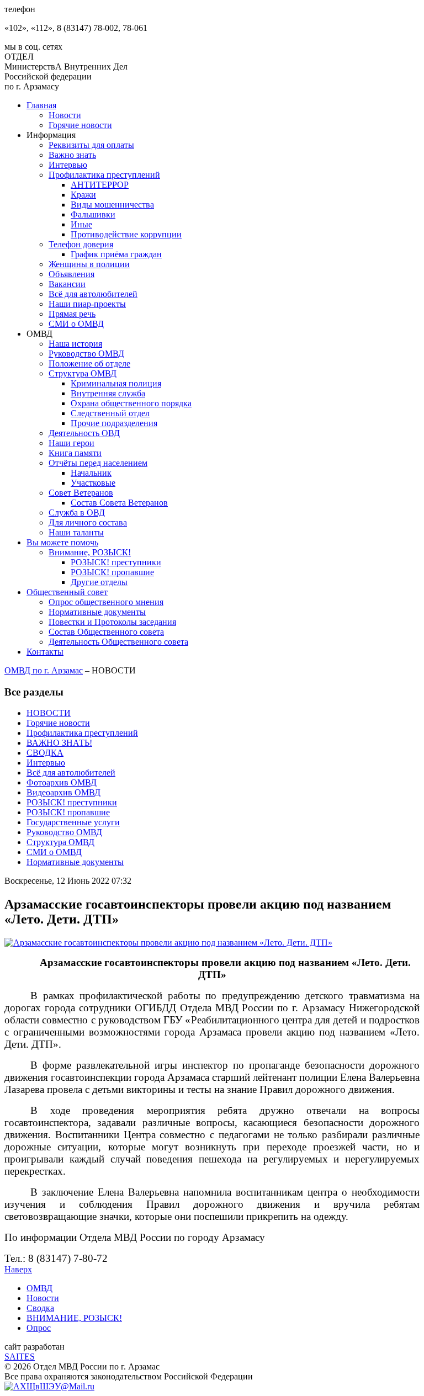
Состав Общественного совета (106, 631)
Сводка (40, 1308)
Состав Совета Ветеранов (119, 502)
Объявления (71, 274)
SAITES (19, 1356)
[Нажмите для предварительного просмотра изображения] (168, 942)
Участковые (93, 482)
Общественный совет (67, 592)
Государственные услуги (73, 822)
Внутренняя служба (108, 393)
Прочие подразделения (114, 423)
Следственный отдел (110, 413)
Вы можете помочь (62, 542)
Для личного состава (88, 522)
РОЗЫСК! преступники (116, 562)
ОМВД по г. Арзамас (43, 670)
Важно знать (72, 155)
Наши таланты (76, 532)
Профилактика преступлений (104, 174)
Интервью (68, 164)
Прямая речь (72, 314)
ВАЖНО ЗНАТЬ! (59, 742)
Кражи (83, 194)
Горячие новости (80, 125)
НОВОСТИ (48, 713)
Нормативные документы (97, 612)
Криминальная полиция (116, 383)
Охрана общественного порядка (131, 403)
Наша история (75, 343)
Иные (81, 224)
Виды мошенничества (112, 204)
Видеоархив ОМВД (63, 792)
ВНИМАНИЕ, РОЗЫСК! (74, 1318)
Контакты (44, 651)
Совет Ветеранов (81, 492)
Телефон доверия (81, 244)
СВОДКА (44, 752)
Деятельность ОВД (84, 433)
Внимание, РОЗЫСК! (90, 552)
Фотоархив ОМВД (61, 782)
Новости (65, 115)
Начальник (91, 472)
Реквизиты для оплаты (91, 145)
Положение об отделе (89, 363)
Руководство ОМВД (86, 353)
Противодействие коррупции (126, 234)
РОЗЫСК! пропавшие (112, 572)
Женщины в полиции (89, 264)
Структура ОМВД (82, 373)
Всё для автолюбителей (93, 294)
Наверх (18, 1269)
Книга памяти (75, 453)
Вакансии (67, 284)
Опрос (38, 1328)
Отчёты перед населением (98, 463)
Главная (41, 105)
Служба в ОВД (77, 512)
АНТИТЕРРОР (100, 184)
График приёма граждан (116, 254)
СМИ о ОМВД (76, 323)
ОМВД (39, 1288)
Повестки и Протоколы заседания (112, 622)
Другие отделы (99, 582)
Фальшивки (93, 214)
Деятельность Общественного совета (118, 641)
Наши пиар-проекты (87, 304)
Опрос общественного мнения (106, 602)
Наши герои (71, 443)
